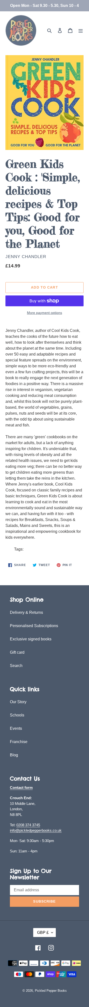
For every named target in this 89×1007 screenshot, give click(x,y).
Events (16, 728)
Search (16, 666)
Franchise (18, 742)
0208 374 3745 (28, 825)
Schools (17, 715)
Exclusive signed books (30, 639)
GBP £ (43, 932)
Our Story (18, 702)
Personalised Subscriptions (34, 626)
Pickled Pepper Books (51, 990)
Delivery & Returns (26, 612)
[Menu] (80, 30)
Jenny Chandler (25, 256)
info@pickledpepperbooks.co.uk (36, 830)
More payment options (44, 313)
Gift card (17, 652)
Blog (14, 755)
